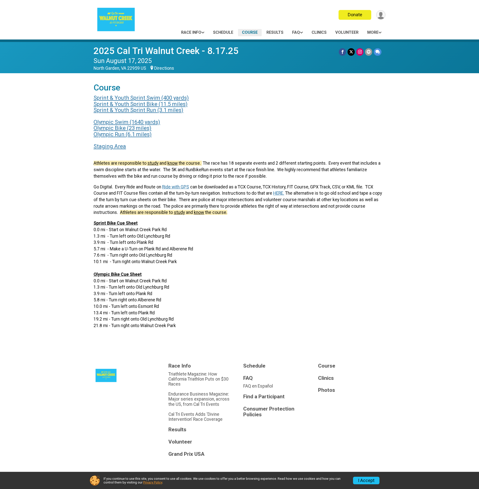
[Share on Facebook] (342, 51)
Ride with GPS (175, 186)
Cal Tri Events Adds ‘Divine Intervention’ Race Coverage (195, 417)
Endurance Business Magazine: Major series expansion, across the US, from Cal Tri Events (199, 399)
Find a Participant (264, 397)
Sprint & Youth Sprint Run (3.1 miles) (138, 110)
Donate (355, 14)
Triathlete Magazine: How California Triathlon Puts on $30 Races (198, 379)
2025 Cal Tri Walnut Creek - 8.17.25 (166, 50)
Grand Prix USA (186, 454)
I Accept (366, 480)
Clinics (319, 32)
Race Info (191, 32)
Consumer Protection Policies (268, 412)
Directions (164, 68)
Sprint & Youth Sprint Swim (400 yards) (141, 98)
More (372, 32)
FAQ (296, 32)
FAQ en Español (258, 386)
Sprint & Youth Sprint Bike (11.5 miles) (141, 104)
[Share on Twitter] (351, 51)
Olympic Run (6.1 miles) (123, 134)
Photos (326, 390)
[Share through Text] (377, 51)
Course (250, 32)
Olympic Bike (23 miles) (122, 128)
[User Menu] (380, 14)
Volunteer (347, 32)
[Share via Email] (368, 51)
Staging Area (110, 146)
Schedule (223, 32)
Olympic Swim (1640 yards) (127, 122)
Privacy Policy (152, 482)
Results (274, 32)
